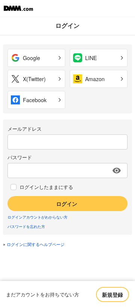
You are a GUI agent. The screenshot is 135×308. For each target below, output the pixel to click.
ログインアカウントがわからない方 (38, 217)
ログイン (66, 203)
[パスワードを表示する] (117, 171)
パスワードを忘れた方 (26, 226)
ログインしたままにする (46, 187)
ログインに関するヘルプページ (35, 244)
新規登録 (112, 294)
